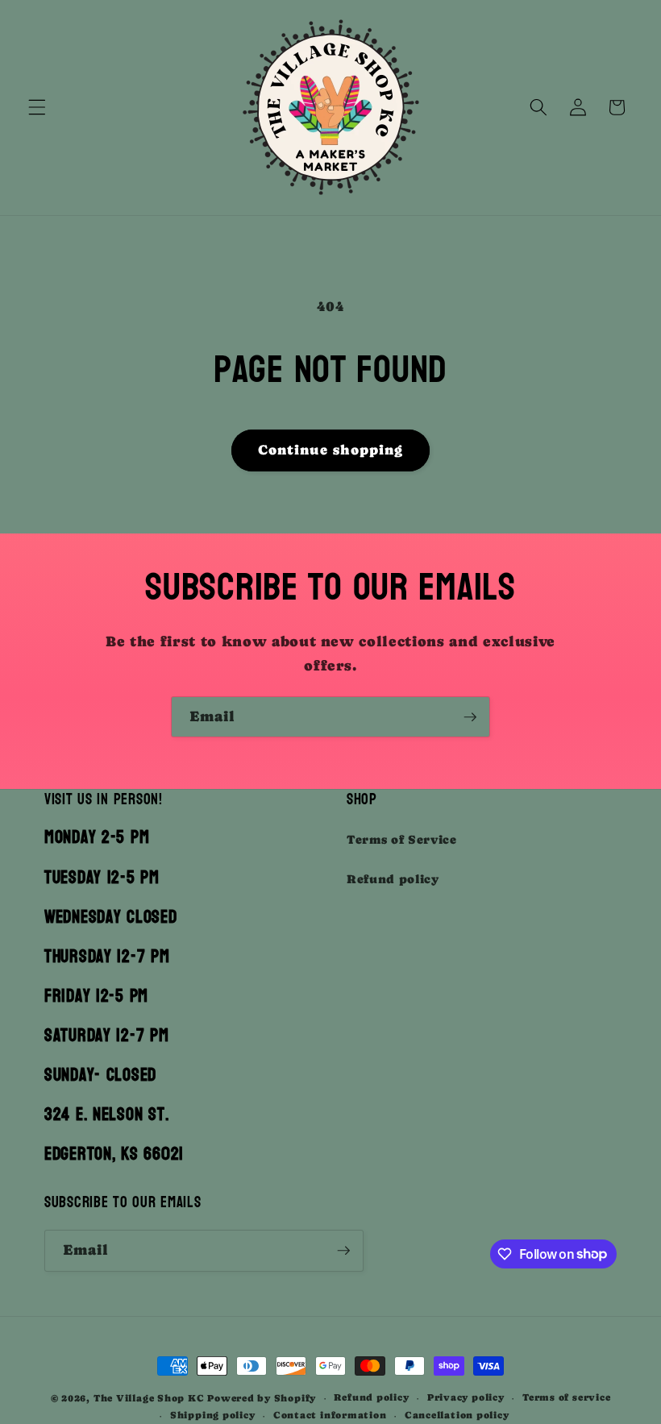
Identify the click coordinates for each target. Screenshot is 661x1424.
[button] (37, 107)
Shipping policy (213, 1415)
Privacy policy (466, 1397)
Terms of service (566, 1397)
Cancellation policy (457, 1415)
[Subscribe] (470, 717)
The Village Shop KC (149, 1398)
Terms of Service (402, 839)
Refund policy (393, 879)
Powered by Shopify (261, 1398)
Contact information (330, 1415)
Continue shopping (331, 450)
